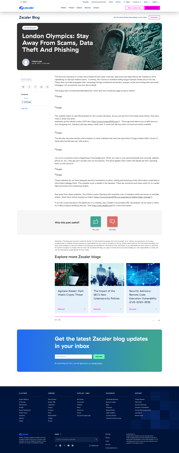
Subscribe (99, 356)
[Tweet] (35, 87)
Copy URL (24, 108)
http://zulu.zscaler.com (102, 205)
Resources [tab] (88, 8)
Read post (61, 309)
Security (108, 444)
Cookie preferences (111, 448)
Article (26, 98)
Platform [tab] (63, 8)
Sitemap (108, 434)
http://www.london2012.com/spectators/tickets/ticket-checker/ (123, 197)
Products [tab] (71, 8)
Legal (107, 441)
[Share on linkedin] (41, 87)
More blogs (27, 102)
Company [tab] (96, 8)
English (154, 2)
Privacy (108, 437)
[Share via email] (23, 87)
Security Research (30, 28)
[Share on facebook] (29, 87)
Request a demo (152, 8)
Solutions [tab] (79, 8)
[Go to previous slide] (159, 320)
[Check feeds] (47, 87)
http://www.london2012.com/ (105, 121)
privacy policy (97, 363)
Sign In (146, 2)
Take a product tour (134, 8)
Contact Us (136, 2)
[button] (96, 223)
